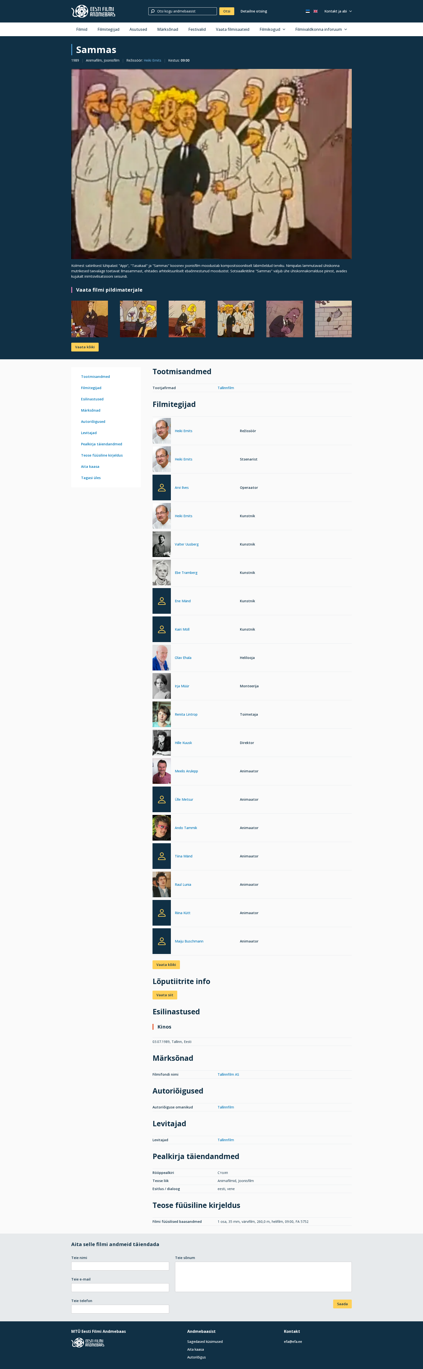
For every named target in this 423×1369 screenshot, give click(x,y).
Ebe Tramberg (186, 572)
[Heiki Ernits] (162, 431)
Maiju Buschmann (189, 941)
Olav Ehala (183, 657)
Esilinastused (92, 399)
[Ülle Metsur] (162, 799)
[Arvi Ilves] (162, 487)
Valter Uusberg (187, 544)
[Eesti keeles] (308, 11)
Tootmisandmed (95, 376)
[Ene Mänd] (162, 601)
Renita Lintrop (186, 714)
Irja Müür (182, 686)
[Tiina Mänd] (162, 856)
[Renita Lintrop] (162, 715)
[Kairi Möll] (162, 629)
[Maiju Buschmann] (162, 941)
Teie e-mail (81, 1279)
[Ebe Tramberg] (162, 573)
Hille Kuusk (183, 742)
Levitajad (89, 432)
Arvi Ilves (182, 487)
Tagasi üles (91, 477)
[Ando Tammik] (162, 828)
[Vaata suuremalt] (211, 164)
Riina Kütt (182, 912)
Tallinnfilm (226, 387)
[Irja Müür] (162, 686)
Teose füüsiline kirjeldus (102, 455)
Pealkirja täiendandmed (101, 444)
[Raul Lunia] (162, 885)
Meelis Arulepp (186, 771)
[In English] (315, 11)
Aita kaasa (90, 466)
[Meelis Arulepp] (162, 771)
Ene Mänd (183, 601)
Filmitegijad (108, 29)
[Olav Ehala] (162, 658)
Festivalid (197, 29)
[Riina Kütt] (162, 913)
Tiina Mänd (183, 856)
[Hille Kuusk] (162, 743)
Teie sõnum (185, 1257)
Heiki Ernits (152, 60)
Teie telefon (81, 1300)
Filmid (81, 29)
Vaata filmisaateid (232, 29)
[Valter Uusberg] (162, 545)
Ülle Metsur (184, 799)
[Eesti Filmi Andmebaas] (93, 11)
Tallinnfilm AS (228, 1074)
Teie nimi (79, 1257)
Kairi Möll (182, 629)
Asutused (138, 29)
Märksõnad (167, 29)
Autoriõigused (93, 421)
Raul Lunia (183, 884)
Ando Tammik (186, 827)
